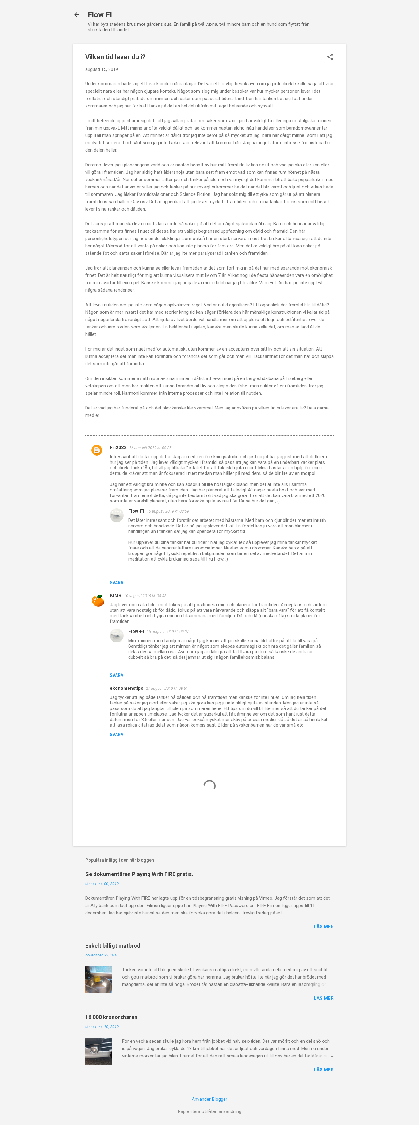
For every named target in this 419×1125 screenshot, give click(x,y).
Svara (116, 582)
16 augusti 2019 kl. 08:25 (150, 447)
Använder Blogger (209, 1099)
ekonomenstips (126, 688)
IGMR (115, 595)
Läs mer (324, 926)
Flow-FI (136, 511)
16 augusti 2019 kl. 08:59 (168, 511)
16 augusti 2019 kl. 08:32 (145, 595)
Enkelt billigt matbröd (112, 945)
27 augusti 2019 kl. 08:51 (167, 688)
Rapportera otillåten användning (209, 1111)
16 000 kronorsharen (111, 1017)
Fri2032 (118, 447)
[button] (330, 57)
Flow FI (100, 14)
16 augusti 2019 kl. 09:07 (168, 631)
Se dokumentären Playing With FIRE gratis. (139, 874)
